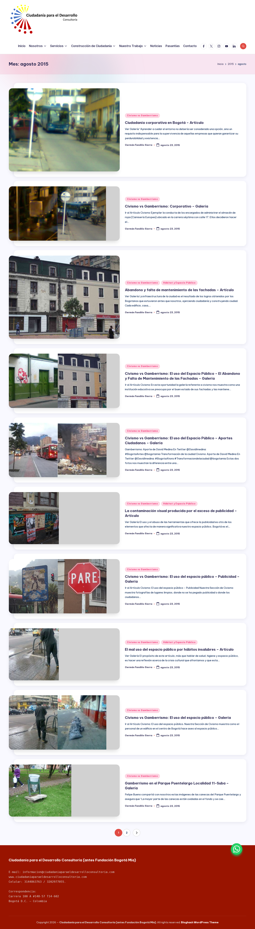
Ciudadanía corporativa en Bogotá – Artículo (164, 122)
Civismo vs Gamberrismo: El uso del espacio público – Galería (178, 717)
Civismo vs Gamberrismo (142, 115)
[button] (136, 833)
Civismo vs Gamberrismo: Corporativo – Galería (166, 206)
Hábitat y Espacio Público (179, 282)
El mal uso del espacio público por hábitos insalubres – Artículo (179, 649)
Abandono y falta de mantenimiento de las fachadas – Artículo (179, 290)
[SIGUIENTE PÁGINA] (136, 833)
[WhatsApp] (236, 849)
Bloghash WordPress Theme (200, 922)
